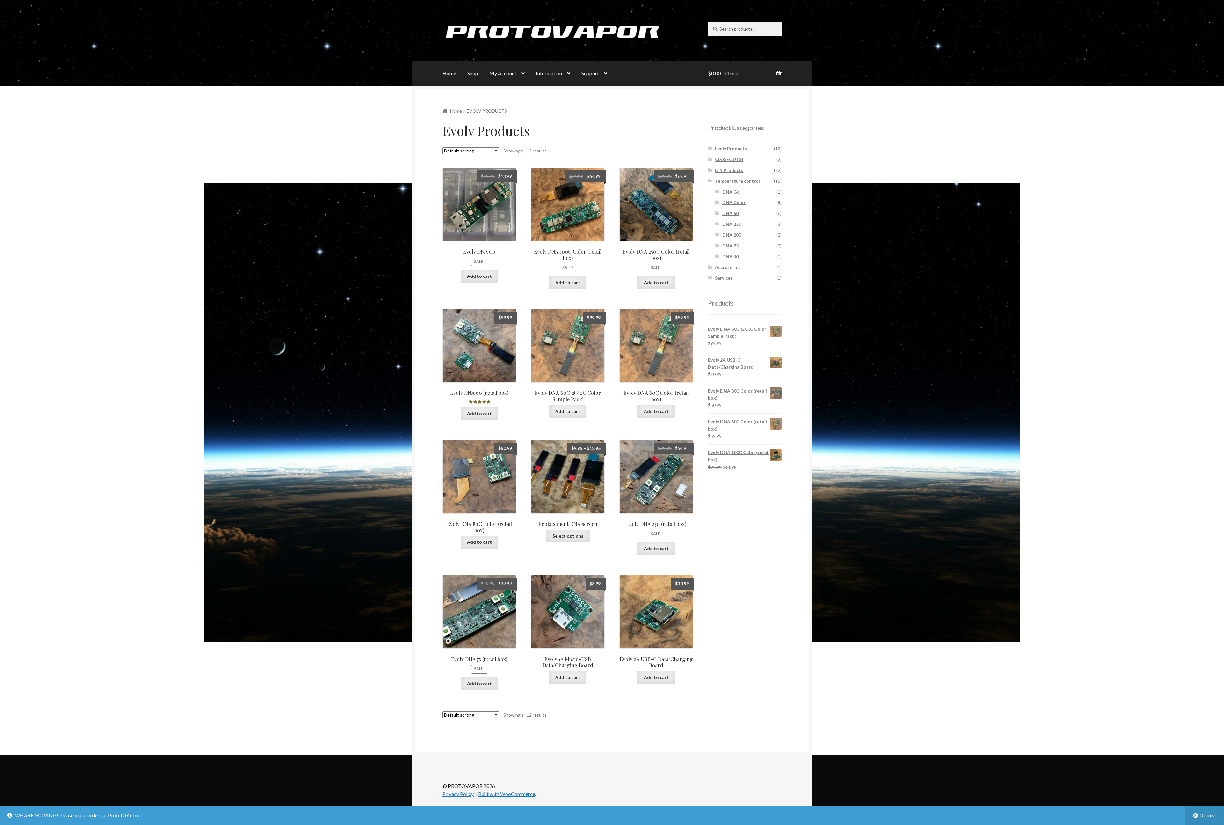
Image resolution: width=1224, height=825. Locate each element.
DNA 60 (730, 213)
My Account (502, 73)
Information (549, 73)
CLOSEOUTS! (729, 159)
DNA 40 (730, 256)
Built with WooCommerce (506, 794)
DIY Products (729, 170)
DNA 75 (730, 245)
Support (590, 73)
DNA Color (734, 202)
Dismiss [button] (1208, 815)
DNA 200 (731, 235)
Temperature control (737, 181)
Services (723, 278)
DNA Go (731, 192)
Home (449, 73)
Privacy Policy (458, 794)
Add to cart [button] (479, 276)
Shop (472, 73)
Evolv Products (731, 148)
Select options (567, 536)
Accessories (727, 267)
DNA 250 (731, 224)
